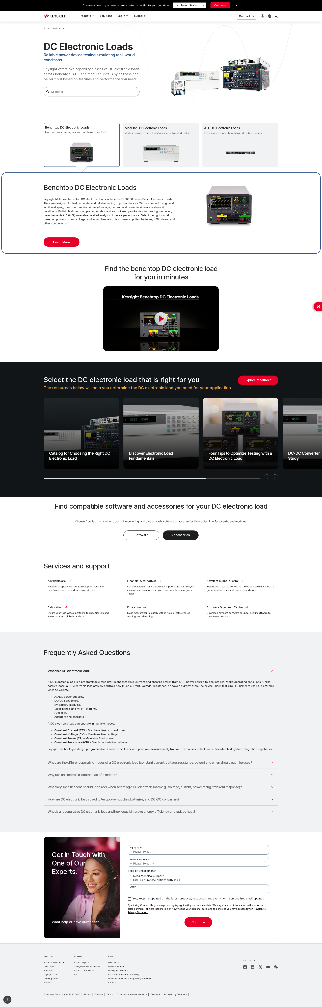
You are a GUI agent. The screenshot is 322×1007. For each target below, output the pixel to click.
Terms (109, 994)
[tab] (82, 145)
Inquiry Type (136, 847)
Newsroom (113, 962)
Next (275, 478)
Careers (112, 982)
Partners (48, 982)
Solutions (106, 15)
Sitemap (99, 994)
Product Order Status (84, 970)
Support (79, 956)
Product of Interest (140, 859)
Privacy (87, 994)
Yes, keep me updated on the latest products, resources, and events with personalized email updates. (198, 898)
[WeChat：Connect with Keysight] (275, 967)
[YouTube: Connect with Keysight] (268, 967)
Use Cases (49, 966)
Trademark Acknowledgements (131, 994)
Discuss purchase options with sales (156, 880)
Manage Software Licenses (87, 966)
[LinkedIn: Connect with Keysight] (252, 967)
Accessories (180, 535)
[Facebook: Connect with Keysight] (245, 967)
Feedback (155, 994)
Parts (76, 974)
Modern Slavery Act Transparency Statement (129, 978)
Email (133, 887)
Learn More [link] (61, 242)
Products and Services (55, 962)
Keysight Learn (51, 974)
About (112, 956)
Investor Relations (117, 966)
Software (141, 535)
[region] (161, 429)
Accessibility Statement (175, 994)
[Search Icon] (276, 16)
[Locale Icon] (270, 16)
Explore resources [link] (258, 380)
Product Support (82, 962)
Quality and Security (118, 970)
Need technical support (148, 876)
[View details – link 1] (56, 16)
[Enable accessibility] (7, 1000)
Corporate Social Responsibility (123, 974)
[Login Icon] (263, 16)
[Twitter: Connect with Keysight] (260, 967)
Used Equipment (52, 978)
